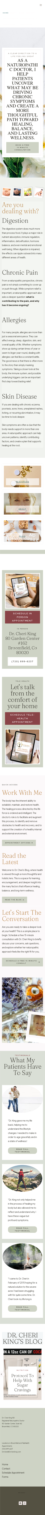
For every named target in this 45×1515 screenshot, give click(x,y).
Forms (5, 1477)
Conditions (9, 24)
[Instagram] (24, 1503)
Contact (30, 13)
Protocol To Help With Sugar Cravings (22, 1382)
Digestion (15, 220)
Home (6, 13)
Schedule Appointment (13, 1472)
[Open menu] (40, 5)
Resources (26, 24)
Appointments (10, 19)
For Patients (27, 19)
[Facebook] (20, 1503)
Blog (21, 13)
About (13, 13)
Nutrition (22, 1370)
